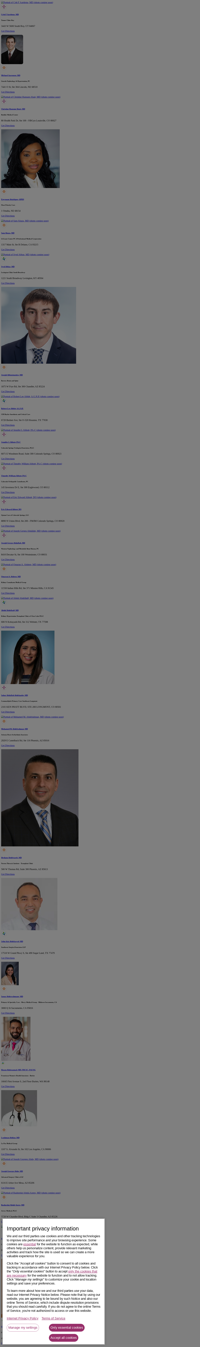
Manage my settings (22, 1327)
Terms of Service (53, 1318)
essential (29, 1244)
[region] (53, 1281)
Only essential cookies (67, 1327)
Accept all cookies (64, 1338)
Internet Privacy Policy (22, 1318)
